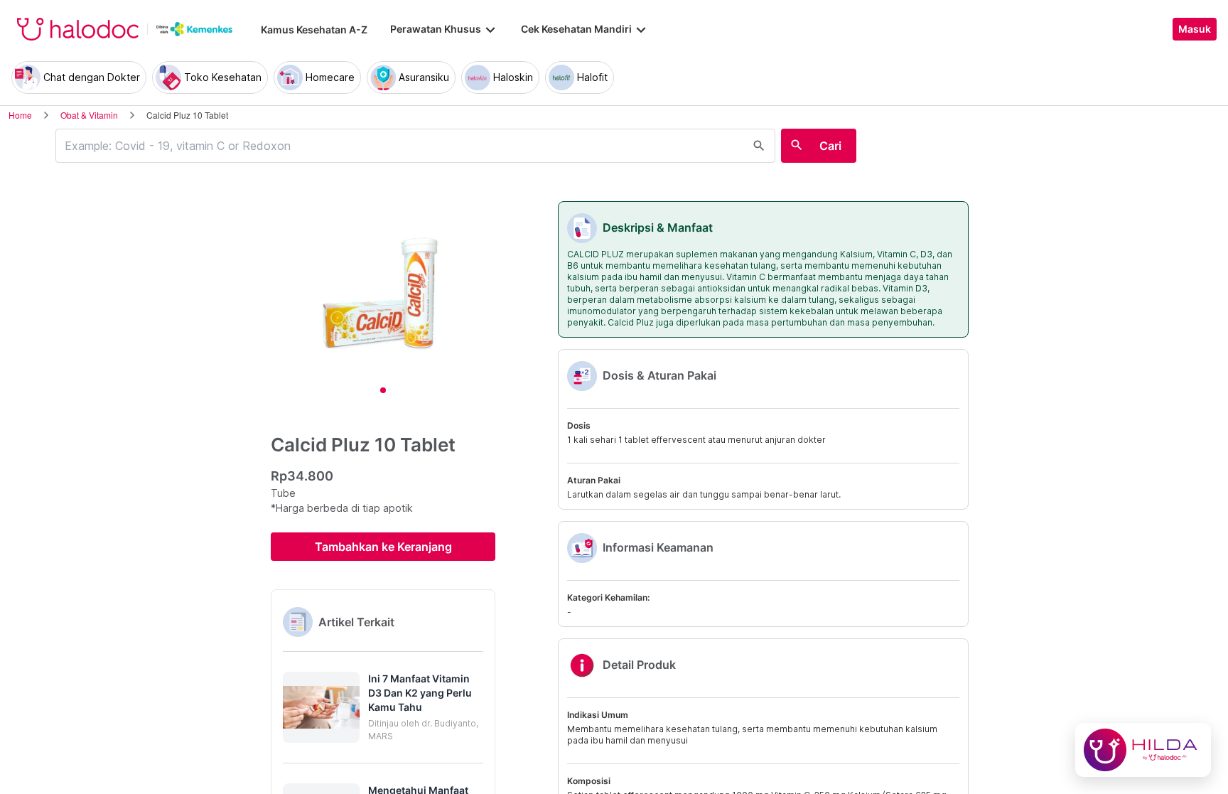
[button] (383, 707)
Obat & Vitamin (89, 115)
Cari (830, 145)
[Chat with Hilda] (1143, 750)
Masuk (1194, 29)
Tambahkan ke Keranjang (383, 547)
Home (20, 115)
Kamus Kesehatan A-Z (314, 29)
